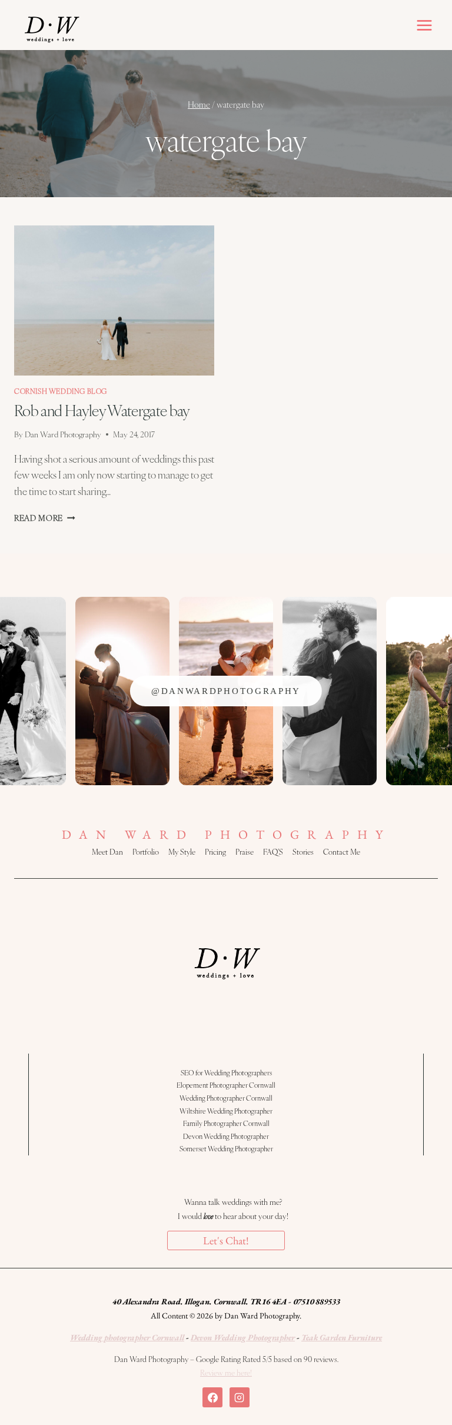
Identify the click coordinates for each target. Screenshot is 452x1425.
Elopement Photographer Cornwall (226, 1084)
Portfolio (145, 851)
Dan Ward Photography (63, 434)
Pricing (215, 851)
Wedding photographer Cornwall (127, 1337)
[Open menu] (424, 25)
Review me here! (226, 1372)
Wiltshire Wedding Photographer (226, 1110)
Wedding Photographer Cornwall (226, 1097)
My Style (181, 851)
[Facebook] (212, 1397)
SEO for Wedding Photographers (226, 1072)
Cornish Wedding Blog (60, 391)
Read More (44, 517)
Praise (244, 851)
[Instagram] (240, 1397)
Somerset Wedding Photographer (226, 1148)
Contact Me (341, 851)
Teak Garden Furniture (341, 1337)
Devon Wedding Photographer (226, 1136)
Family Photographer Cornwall (226, 1123)
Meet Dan (107, 851)
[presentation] (114, 300)
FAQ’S (273, 851)
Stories (303, 851)
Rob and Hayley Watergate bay (102, 409)
